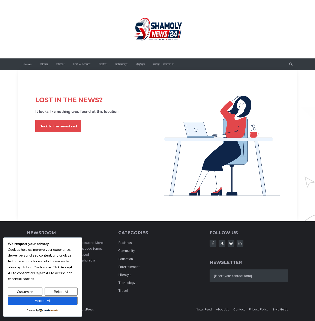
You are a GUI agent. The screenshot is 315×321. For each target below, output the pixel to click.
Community (126, 251)
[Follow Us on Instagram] (231, 243)
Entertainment (129, 267)
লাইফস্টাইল (121, 64)
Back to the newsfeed (58, 126)
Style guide (280, 309)
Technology (126, 283)
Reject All (61, 291)
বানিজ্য (44, 64)
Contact (239, 309)
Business (125, 243)
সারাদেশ (60, 64)
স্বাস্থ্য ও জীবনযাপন (163, 64)
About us (222, 309)
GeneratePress (83, 309)
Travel (123, 291)
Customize (25, 291)
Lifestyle (124, 275)
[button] (291, 64)
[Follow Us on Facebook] (213, 243)
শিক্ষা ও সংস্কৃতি (81, 64)
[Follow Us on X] (222, 243)
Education (125, 259)
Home (27, 64)
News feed (204, 309)
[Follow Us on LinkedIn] (240, 243)
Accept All (43, 300)
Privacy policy (258, 309)
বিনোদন (102, 64)
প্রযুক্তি (140, 64)
